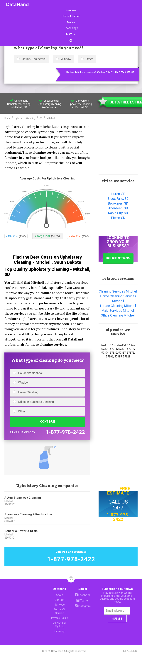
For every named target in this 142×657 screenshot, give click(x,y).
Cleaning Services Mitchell (118, 291)
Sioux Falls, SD (118, 198)
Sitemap (60, 631)
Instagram (84, 606)
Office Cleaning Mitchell (118, 315)
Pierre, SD (118, 218)
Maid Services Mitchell (118, 310)
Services (59, 604)
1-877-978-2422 (123, 72)
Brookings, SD (118, 203)
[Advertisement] (118, 146)
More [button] (69, 33)
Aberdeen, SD (118, 208)
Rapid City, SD (118, 213)
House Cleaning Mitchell (118, 306)
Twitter (84, 600)
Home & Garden (71, 16)
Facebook (84, 595)
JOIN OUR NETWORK (118, 258)
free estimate (118, 491)
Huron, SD (118, 194)
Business (71, 10)
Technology (71, 28)
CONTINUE (47, 421)
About (59, 595)
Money (71, 22)
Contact (59, 599)
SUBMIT (117, 618)
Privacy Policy (59, 618)
